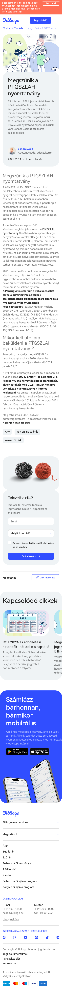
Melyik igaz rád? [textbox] (20, 533)
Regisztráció (40, 20)
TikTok (47, 937)
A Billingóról (10, 869)
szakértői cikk (13, 440)
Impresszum (10, 963)
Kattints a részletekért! (16, 422)
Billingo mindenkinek (15, 822)
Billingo (11, 21)
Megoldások (10, 834)
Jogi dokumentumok (15, 954)
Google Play (17, 751)
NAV (7, 431)
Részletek (51, 3)
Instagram (14, 937)
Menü (56, 20)
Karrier (7, 875)
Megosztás (9, 577)
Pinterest (36, 937)
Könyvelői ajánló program (18, 887)
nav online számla (27, 431)
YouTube (25, 937)
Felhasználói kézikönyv (17, 863)
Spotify (58, 937)
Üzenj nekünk (11, 919)
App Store (39, 751)
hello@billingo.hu (13, 912)
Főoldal (7, 28)
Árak (5, 845)
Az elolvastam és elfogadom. (33, 545)
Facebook (4, 937)
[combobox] (31, 533)
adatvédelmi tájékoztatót (29, 543)
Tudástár (19, 28)
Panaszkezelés (12, 958)
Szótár (7, 857)
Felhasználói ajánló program (20, 881)
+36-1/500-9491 (44, 912)
